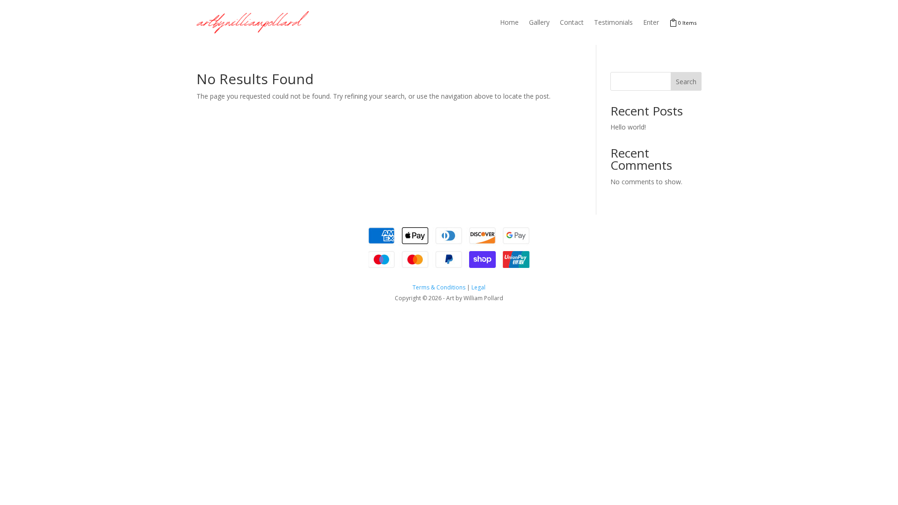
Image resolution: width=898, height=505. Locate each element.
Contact (572, 22)
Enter (651, 22)
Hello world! (628, 127)
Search (686, 81)
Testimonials (613, 22)
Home (509, 22)
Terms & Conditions (439, 287)
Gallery (539, 22)
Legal (478, 287)
